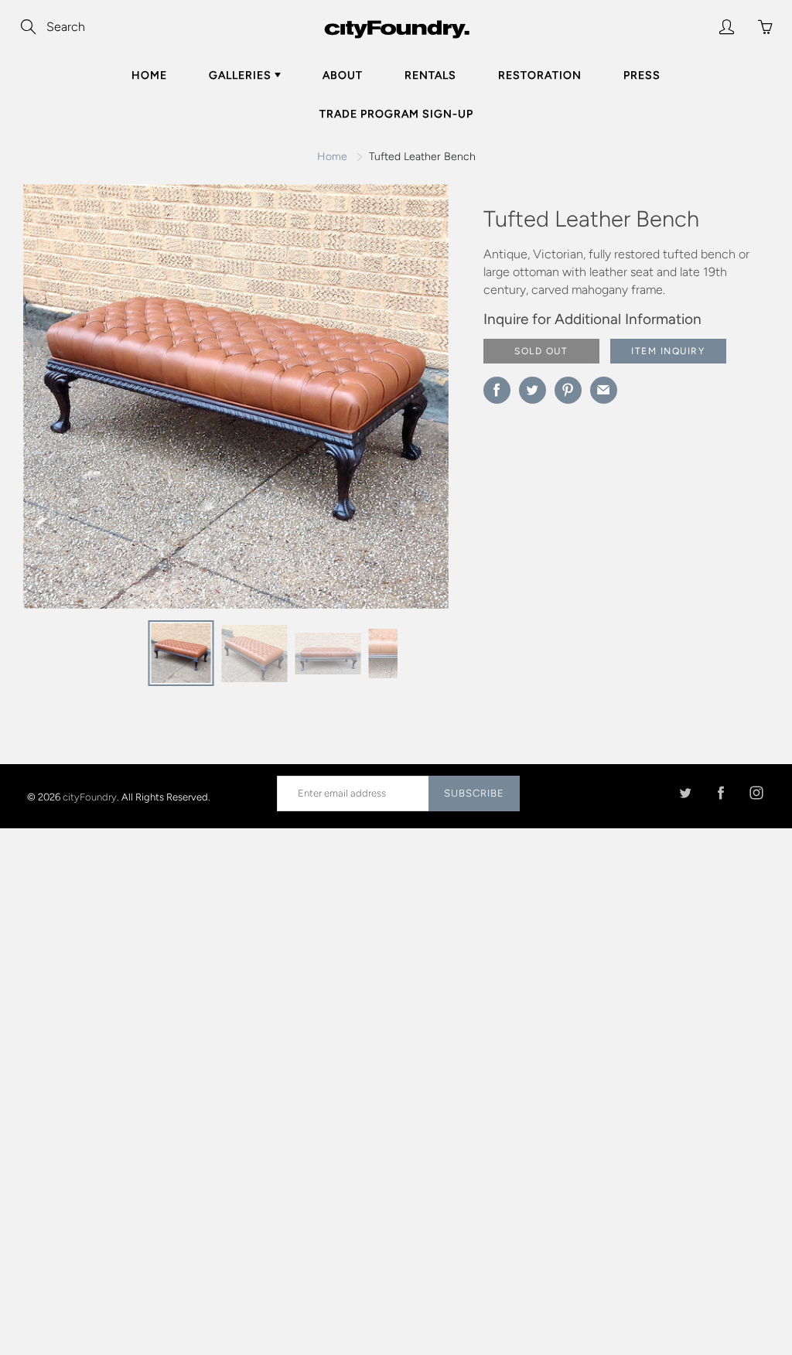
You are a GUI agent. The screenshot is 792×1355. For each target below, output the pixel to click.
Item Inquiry (668, 351)
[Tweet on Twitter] (532, 390)
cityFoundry (90, 796)
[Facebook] (720, 793)
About (343, 75)
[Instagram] (756, 793)
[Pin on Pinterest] (568, 390)
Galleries (242, 75)
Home (149, 75)
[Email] (603, 390)
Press (642, 75)
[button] (406, 402)
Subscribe (474, 793)
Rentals (430, 75)
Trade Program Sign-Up (396, 114)
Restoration (540, 75)
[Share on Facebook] (496, 390)
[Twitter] (684, 793)
